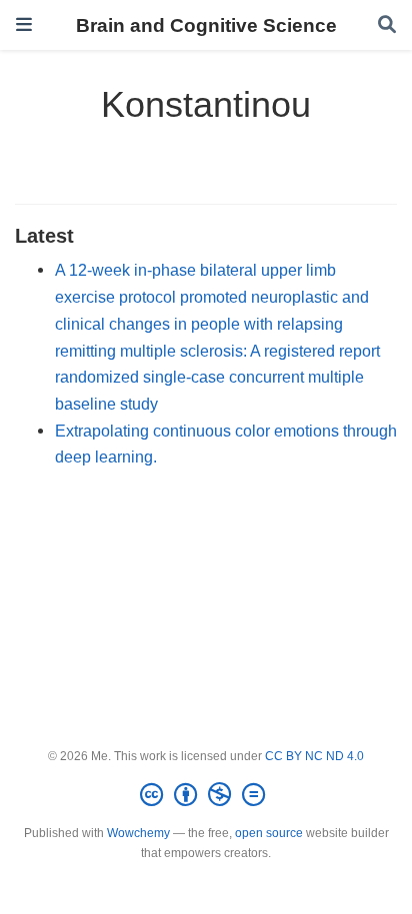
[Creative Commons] (206, 795)
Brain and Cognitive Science (206, 25)
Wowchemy (138, 833)
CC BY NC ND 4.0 (314, 756)
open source (269, 833)
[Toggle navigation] (24, 24)
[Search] (387, 25)
